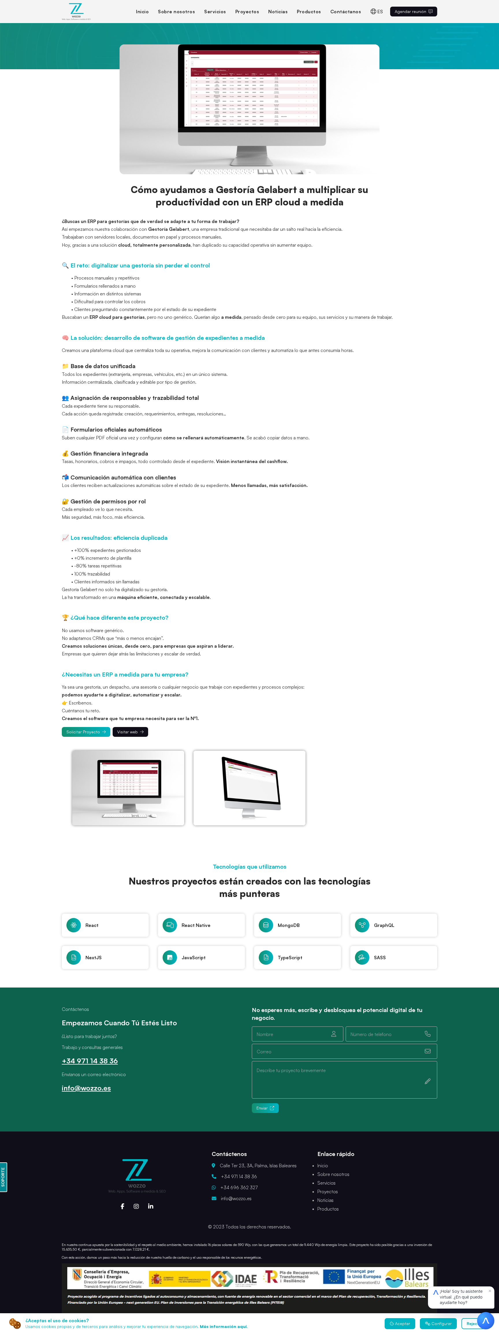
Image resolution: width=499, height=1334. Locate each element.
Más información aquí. (224, 1326)
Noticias (278, 11)
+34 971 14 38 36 (90, 1060)
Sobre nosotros (176, 11)
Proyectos (247, 11)
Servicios (215, 11)
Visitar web (127, 731)
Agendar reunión (410, 11)
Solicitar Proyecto (83, 731)
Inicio (142, 11)
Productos (309, 11)
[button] (249, 109)
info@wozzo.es (86, 1088)
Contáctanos (345, 11)
